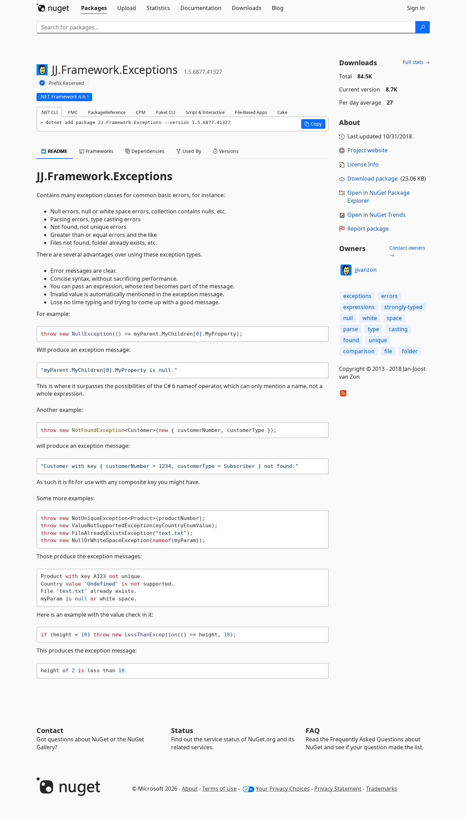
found (351, 340)
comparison (359, 351)
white (370, 318)
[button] (313, 124)
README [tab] (57, 151)
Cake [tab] (282, 112)
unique (378, 340)
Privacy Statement (337, 788)
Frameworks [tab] (98, 151)
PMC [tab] (73, 112)
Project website (367, 150)
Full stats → (416, 62)
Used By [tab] (191, 151)
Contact (50, 730)
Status (182, 730)
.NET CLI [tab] (49, 112)
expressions (359, 307)
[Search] (422, 27)
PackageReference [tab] (107, 112)
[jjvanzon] (346, 270)
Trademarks (381, 788)
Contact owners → (407, 251)
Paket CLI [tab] (165, 112)
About (190, 788)
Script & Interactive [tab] (205, 112)
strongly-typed (403, 307)
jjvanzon (366, 269)
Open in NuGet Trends (376, 215)
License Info (363, 164)
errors (389, 296)
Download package (372, 178)
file (388, 351)
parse (350, 329)
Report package (368, 228)
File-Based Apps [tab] (251, 112)
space (394, 318)
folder (410, 351)
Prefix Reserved (66, 83)
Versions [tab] (228, 151)
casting (398, 329)
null (348, 318)
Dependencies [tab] (147, 151)
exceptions (357, 296)
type (373, 329)
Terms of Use (219, 788)
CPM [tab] (141, 112)
